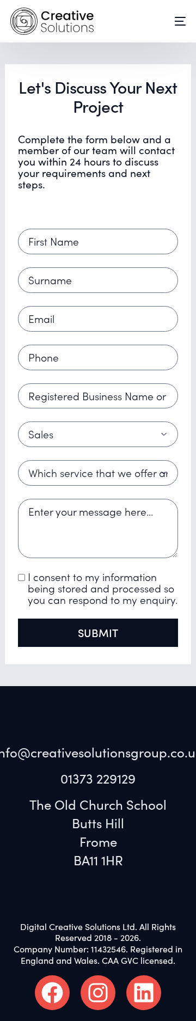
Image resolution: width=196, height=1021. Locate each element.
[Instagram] (98, 992)
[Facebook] (52, 992)
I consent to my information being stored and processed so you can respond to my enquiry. (102, 588)
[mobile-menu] (172, 21)
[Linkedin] (143, 992)
